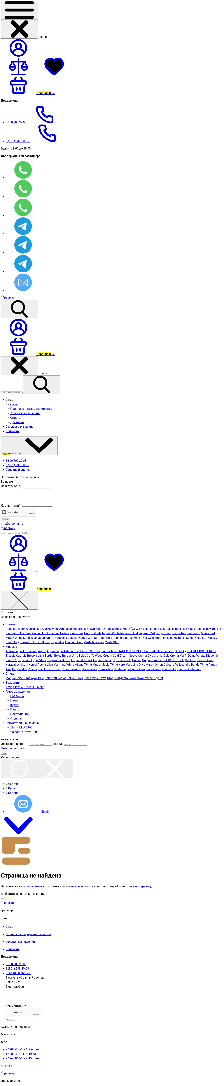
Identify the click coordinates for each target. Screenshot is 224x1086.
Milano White (83, 664)
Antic (9, 687)
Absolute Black (15, 628)
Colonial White (59, 633)
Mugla (97, 664)
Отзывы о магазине (19, 426)
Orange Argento (117, 678)
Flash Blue (76, 633)
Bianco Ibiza (109, 651)
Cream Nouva (128, 655)
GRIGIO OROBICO (172, 660)
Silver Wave (89, 669)
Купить (4, 899)
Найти (26, 533)
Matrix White (14, 637)
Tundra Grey (170, 669)
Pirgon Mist (19, 669)
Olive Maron (146, 664)
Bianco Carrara (90, 651)
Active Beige (14, 651)
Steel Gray (12, 642)
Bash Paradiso (105, 628)
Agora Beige (55, 651)
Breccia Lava (35, 655)
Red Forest (120, 637)
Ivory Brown (163, 633)
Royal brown (136, 678)
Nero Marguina (128, 664)
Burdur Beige (53, 655)
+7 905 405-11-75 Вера (21, 1054)
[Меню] (19, 10)
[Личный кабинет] (18, 335)
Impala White (111, 633)
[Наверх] (18, 833)
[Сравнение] (19, 570)
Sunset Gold (28, 642)
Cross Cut (30, 687)
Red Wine (134, 637)
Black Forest (148, 628)
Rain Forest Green (49, 669)
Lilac (50, 664)
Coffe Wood (95, 655)
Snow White (105, 669)
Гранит (10, 624)
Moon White (45, 637)
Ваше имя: (8, 481)
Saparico (160, 637)
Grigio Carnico (151, 660)
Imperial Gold (129, 633)
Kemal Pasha (37, 664)
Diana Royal (13, 660)
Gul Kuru (190, 660)
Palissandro (182, 664)
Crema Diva (145, 655)
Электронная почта (14, 744)
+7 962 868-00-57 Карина (23, 1058)
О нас (14, 404)
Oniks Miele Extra (95, 678)
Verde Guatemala (189, 669)
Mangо (10, 678)
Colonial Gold (41, 633)
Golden (136, 660)
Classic (18, 687)
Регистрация (10, 757)
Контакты (12, 431)
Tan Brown (43, 642)
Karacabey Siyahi (17, 664)
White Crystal (154, 678)
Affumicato (29, 651)
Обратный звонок (18, 469)
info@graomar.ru (12, 523)
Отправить (5, 519)
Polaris (32, 669)
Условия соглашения (25, 413)
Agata (42, 651)
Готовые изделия (18, 691)
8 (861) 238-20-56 (18, 141)
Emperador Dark (82, 660)
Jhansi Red (179, 633)
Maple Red (208, 633)
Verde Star (112, 642)
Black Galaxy (166, 628)
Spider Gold (193, 637)
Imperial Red (146, 633)
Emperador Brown (58, 660)
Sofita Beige (122, 669)
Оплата (15, 417)
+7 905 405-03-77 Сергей (22, 1049)
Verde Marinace (94, 642)
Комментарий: (11, 505)
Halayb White (93, 633)
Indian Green (205, 660)
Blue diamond (165, 651)
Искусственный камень (22, 723)
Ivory (40, 687)
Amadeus (65, 628)
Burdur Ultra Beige (74, 655)
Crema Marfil (178, 655)
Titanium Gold (74, 642)
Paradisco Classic (65, 637)
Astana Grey (71, 651)
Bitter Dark (149, 651)
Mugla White (109, 664)
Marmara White (64, 664)
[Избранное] (54, 570)
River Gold (147, 637)
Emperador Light (104, 660)
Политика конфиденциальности (32, 408)
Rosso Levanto (71, 669)
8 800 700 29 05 (16, 122)
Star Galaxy (209, 637)
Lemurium (193, 633)
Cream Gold (111, 655)
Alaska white (50, 628)
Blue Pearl (25, 633)
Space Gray (137, 669)
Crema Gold (161, 655)
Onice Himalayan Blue (29, 678)
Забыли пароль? (12, 748)
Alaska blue (33, 628)
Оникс (10, 673)
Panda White (199, 664)
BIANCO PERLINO (129, 651)
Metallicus (30, 637)
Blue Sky (180, 651)
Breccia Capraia (16, 655)
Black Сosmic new (200, 628)
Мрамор (11, 646)
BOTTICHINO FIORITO (201, 651)
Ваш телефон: (10, 486)
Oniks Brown (74, 678)
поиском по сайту (80, 886)
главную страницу (139, 886)
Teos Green (153, 669)
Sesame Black (176, 637)
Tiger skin (57, 642)
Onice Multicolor (55, 678)
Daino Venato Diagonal (203, 655)
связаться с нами (29, 886)
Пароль (58, 744)
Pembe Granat (87, 637)
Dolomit (27, 660)
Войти (4, 753)
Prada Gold (105, 637)
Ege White (39, 660)
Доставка (17, 422)
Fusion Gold (123, 660)
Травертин (13, 682)
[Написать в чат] (37, 769)
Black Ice (181, 628)
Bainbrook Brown (83, 628)
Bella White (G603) (127, 628)
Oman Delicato (164, 664)
